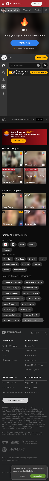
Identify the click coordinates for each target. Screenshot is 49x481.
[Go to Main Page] (15, 4)
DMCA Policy (30, 355)
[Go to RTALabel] (5, 442)
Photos (39, 10)
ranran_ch (7, 235)
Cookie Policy (28, 471)
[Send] (45, 65)
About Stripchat (11, 346)
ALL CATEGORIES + (32, 320)
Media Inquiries (11, 360)
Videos (27, 10)
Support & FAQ (31, 383)
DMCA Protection (32, 392)
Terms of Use (30, 351)
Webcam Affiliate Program (12, 392)
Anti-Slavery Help (32, 370)
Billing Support (31, 388)
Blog (7, 351)
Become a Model (9, 383)
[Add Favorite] (4, 57)
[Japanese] (5, 244)
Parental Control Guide (34, 365)
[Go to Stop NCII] (18, 449)
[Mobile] (13, 244)
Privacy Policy (30, 346)
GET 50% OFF (18, 141)
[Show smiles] (38, 65)
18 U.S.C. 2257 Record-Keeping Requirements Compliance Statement (20, 459)
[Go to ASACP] (15, 442)
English (36, 333)
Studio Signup (8, 388)
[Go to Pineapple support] (4, 449)
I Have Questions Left (15, 400)
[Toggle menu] (3, 3)
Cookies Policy (31, 360)
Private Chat (38, 72)
